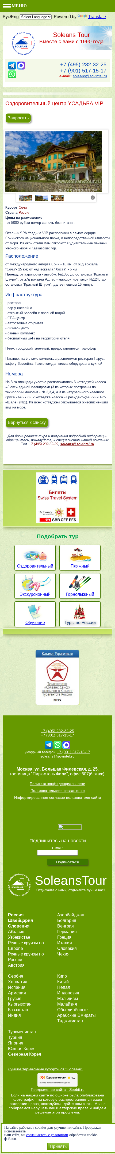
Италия (64, 943)
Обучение (35, 622)
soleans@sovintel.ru (90, 76)
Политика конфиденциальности (57, 784)
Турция (15, 1037)
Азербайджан (70, 915)
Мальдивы (67, 998)
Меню (19, 5)
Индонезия (68, 993)
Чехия (63, 954)
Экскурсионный (35, 594)
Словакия (67, 948)
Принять (58, 1146)
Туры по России (80, 622)
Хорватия (17, 981)
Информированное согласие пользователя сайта (57, 797)
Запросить (18, 118)
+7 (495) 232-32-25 (83, 64)
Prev (22, 197)
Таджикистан (70, 1021)
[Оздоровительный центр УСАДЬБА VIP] (56, 163)
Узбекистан (19, 937)
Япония (15, 1043)
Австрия (16, 965)
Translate (97, 16)
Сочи (23, 207)
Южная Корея (22, 1048)
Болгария (66, 920)
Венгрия (65, 926)
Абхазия (16, 931)
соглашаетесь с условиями (47, 1135)
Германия (67, 931)
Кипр (62, 976)
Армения (17, 993)
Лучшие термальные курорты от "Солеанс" (45, 1069)
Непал (63, 987)
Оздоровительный (35, 566)
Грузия (14, 998)
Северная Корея (24, 1054)
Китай (63, 981)
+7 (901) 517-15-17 (83, 71)
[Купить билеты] (57, 521)
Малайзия (67, 1004)
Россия (24, 212)
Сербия (15, 976)
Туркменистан (22, 1032)
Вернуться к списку (27, 422)
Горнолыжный (80, 594)
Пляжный (80, 566)
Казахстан (18, 1009)
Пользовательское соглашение (57, 790)
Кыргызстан (20, 1004)
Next (93, 197)
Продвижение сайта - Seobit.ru (58, 1089)
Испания (16, 987)
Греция (64, 937)
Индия (14, 1015)
